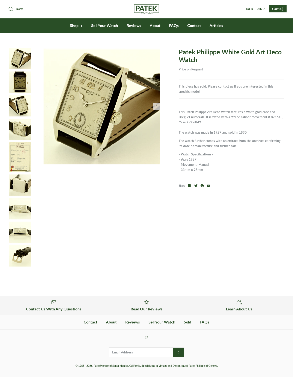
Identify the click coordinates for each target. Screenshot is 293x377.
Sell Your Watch (104, 25)
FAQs (174, 25)
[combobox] (261, 7)
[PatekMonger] (146, 7)
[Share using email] (208, 185)
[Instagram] (146, 337)
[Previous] (47, 106)
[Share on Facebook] (189, 185)
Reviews (134, 25)
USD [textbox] (261, 7)
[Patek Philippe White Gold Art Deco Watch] (20, 58)
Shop (76, 25)
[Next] (156, 106)
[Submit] (178, 352)
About (155, 25)
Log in (249, 8)
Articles (216, 25)
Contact (194, 25)
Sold (187, 322)
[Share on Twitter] (196, 185)
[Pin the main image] (202, 185)
